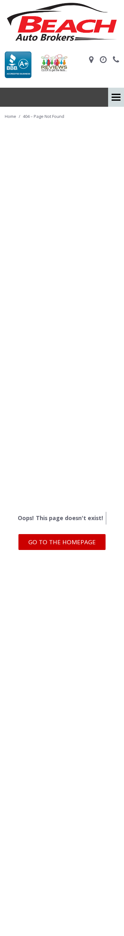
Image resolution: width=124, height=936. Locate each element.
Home (11, 116)
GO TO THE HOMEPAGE (62, 542)
